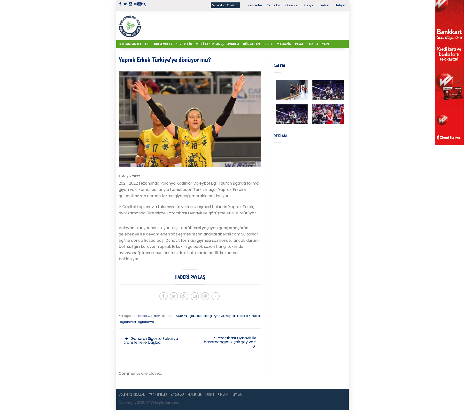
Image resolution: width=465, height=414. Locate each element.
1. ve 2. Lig (184, 44)
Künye (309, 5)
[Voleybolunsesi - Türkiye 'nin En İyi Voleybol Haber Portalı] (131, 25)
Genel (268, 44)
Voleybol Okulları (225, 5)
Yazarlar (273, 5)
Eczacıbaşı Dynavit (209, 316)
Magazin (284, 44)
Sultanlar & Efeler (134, 44)
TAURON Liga (184, 316)
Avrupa (233, 44)
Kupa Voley (163, 44)
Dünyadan (251, 44)
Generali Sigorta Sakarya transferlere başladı (151, 340)
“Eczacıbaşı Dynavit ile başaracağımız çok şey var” (230, 340)
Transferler (253, 5)
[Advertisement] (244, 25)
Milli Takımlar (208, 44)
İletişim (340, 5)
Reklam (324, 5)
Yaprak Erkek (235, 316)
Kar (310, 44)
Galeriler (292, 5)
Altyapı (322, 44)
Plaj (299, 44)
